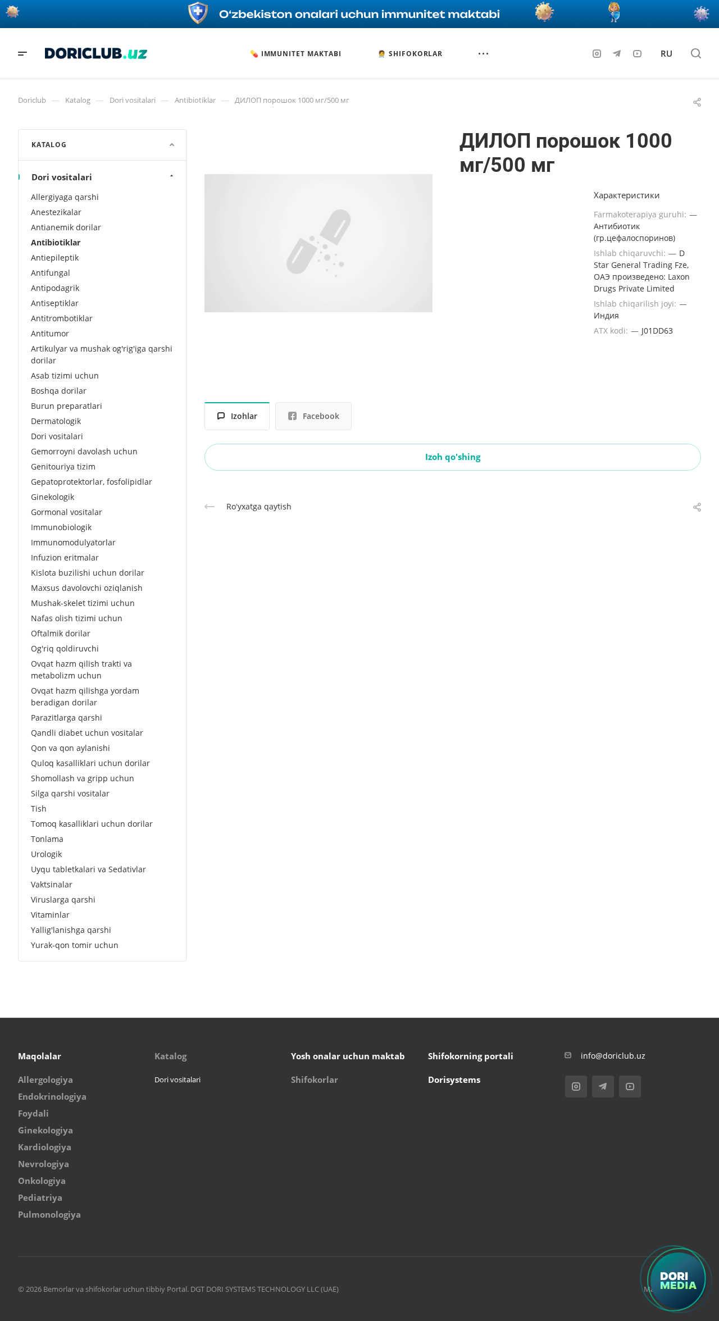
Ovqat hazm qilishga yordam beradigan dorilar (85, 696)
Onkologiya (42, 1180)
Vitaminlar (50, 914)
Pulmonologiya (49, 1214)
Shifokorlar (314, 1079)
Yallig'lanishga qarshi (71, 929)
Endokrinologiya (52, 1096)
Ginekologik (52, 496)
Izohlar (244, 416)
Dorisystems (454, 1079)
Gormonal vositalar (66, 512)
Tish (39, 808)
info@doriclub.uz (613, 1055)
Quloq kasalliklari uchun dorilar (90, 763)
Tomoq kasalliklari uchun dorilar (92, 823)
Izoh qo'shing (452, 456)
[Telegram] (616, 53)
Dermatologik (56, 421)
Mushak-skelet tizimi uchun (83, 603)
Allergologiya (45, 1079)
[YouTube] (637, 53)
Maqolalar (39, 1056)
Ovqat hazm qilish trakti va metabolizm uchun (81, 669)
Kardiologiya (44, 1147)
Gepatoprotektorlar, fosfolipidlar (91, 481)
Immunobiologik (61, 527)
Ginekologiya (45, 1130)
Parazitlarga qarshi (66, 717)
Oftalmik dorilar (60, 633)
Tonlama (47, 838)
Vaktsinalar (51, 884)
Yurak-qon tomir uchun (75, 945)
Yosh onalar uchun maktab (348, 1056)
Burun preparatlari (66, 405)
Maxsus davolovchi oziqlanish (87, 587)
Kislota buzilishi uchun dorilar (87, 572)
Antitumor (50, 333)
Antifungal (50, 272)
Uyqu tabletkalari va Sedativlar (88, 869)
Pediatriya (40, 1197)
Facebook (321, 416)
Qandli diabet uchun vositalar (87, 732)
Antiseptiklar (55, 303)
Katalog (170, 1056)
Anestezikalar (56, 212)
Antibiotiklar (55, 242)
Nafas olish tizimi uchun (76, 618)
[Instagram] (596, 53)
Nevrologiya (43, 1163)
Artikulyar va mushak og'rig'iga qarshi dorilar (101, 354)
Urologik (46, 854)
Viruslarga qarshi (63, 899)
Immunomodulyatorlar (73, 542)
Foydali (33, 1113)
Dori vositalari (61, 177)
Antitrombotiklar (62, 318)
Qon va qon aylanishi (70, 748)
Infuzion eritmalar (65, 557)
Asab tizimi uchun (65, 375)
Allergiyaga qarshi (65, 197)
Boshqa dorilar (59, 390)
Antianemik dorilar (66, 227)
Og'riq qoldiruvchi (65, 648)
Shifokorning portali (470, 1056)
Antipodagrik (55, 288)
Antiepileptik (55, 257)
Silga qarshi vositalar (70, 793)
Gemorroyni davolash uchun (84, 451)
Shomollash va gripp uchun (82, 778)
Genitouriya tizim (63, 466)
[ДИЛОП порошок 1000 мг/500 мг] (318, 243)
